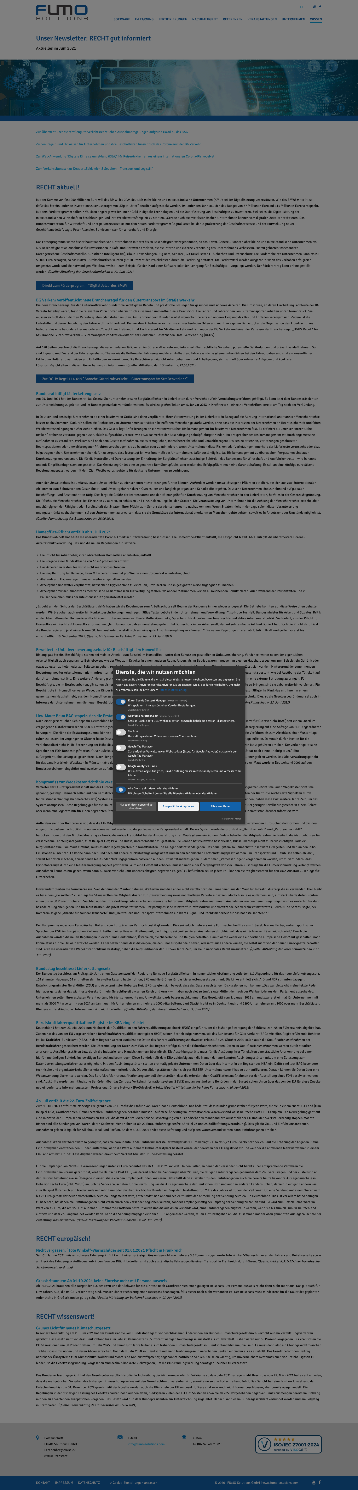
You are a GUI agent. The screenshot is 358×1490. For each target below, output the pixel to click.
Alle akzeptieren (220, 806)
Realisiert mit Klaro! (231, 818)
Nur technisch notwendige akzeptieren (136, 806)
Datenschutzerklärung (172, 690)
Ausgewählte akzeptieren (178, 806)
